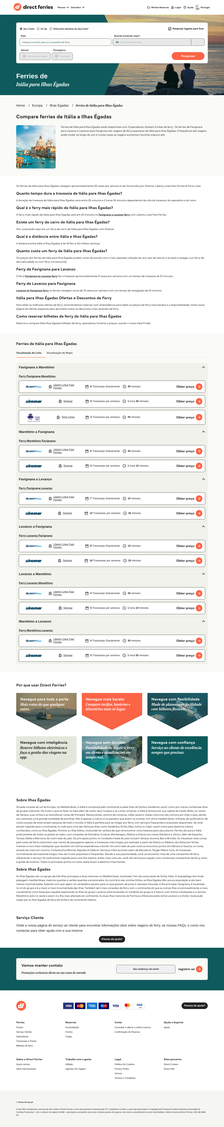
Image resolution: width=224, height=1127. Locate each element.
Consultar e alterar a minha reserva (133, 1027)
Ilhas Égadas (59, 105)
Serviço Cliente (24, 1032)
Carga (68, 1036)
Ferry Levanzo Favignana (35, 535)
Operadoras (22, 1036)
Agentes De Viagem (75, 1069)
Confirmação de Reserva (127, 1032)
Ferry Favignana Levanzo (35, 488)
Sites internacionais (26, 1069)
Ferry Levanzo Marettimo (36, 583)
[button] (112, 367)
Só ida (44, 28)
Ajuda (167, 1027)
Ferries (69, 1032)
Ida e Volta (28, 28)
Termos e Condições (125, 1078)
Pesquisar (188, 56)
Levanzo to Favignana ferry (32, 290)
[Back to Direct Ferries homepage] (33, 7)
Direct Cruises (171, 1064)
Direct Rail (169, 1069)
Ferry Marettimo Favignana (37, 440)
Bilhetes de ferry (24, 1045)
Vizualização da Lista (28, 353)
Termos (118, 1073)
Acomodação (72, 1027)
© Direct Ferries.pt (24, 1102)
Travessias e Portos (26, 1041)
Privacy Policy (122, 1069)
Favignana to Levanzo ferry (41, 276)
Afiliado (69, 1064)
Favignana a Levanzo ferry (114, 214)
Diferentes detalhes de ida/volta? (70, 28)
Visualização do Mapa (60, 353)
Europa (37, 105)
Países (19, 1027)
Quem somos (23, 1064)
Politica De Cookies (124, 1064)
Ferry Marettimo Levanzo (36, 630)
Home (20, 105)
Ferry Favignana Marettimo (37, 376)
